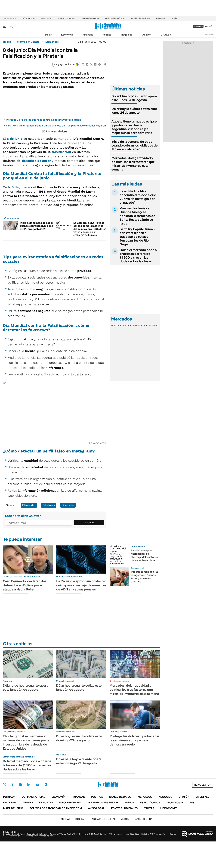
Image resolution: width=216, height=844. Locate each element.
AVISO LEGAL (96, 808)
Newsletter (209, 34)
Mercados (145, 797)
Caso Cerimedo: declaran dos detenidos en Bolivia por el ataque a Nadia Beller (24, 585)
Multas (149, 808)
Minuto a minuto (121, 681)
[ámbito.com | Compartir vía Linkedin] (95, 64)
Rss (191, 802)
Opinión (146, 34)
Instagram (20, 784)
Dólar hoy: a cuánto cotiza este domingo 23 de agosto (79, 738)
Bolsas (127, 325)
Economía (67, 34)
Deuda (174, 18)
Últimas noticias (33, 797)
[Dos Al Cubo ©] (197, 834)
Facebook (12, 784)
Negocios (126, 34)
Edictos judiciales (124, 808)
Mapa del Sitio (13, 808)
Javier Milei (46, 18)
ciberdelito (68, 505)
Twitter (4, 784)
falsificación (61, 152)
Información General (28, 42)
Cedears (153, 325)
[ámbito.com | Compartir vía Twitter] (91, 64)
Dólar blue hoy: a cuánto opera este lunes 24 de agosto (134, 98)
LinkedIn (28, 784)
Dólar (48, 34)
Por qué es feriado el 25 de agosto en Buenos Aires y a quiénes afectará (145, 576)
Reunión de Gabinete (140, 18)
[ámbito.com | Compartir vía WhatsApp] (83, 64)
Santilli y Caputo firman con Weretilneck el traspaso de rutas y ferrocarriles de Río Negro (137, 236)
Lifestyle (202, 797)
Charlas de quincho (90, 18)
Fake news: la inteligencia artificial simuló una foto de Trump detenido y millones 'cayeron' (56, 125)
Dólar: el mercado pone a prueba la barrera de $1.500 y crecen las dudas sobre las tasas (138, 255)
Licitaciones (168, 808)
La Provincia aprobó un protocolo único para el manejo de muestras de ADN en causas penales (81, 585)
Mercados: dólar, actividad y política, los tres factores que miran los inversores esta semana (133, 163)
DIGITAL (73, 818)
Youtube (37, 785)
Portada (9, 797)
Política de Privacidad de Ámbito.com (55, 808)
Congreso (160, 18)
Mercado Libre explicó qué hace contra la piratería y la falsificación (43, 119)
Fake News (49, 505)
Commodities (140, 325)
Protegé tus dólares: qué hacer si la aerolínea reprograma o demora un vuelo (134, 740)
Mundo (28, 802)
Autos (129, 802)
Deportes (46, 802)
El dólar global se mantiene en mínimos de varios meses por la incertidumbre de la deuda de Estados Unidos (26, 742)
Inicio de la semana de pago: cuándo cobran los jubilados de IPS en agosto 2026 (36, 225)
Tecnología (174, 802)
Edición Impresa (70, 802)
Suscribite (89, 523)
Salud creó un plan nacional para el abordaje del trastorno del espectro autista (144, 555)
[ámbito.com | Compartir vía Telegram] (99, 64)
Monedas (116, 325)
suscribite (198, 26)
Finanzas (88, 34)
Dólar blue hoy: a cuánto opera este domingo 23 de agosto (79, 761)
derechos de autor (36, 161)
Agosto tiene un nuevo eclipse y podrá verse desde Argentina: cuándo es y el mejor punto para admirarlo (134, 127)
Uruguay (166, 34)
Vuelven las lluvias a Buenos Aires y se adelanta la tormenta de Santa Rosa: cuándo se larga (137, 215)
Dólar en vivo (28, 18)
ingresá (208, 26)
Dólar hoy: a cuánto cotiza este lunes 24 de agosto (134, 111)
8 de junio (14, 139)
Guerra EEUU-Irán (66, 18)
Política (106, 34)
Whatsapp (46, 784)
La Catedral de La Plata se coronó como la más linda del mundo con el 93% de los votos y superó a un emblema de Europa (89, 229)
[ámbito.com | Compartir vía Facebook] (87, 64)
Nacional (10, 802)
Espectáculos (150, 802)
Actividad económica (114, 18)
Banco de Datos (120, 797)
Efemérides (52, 42)
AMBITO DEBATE (137, 818)
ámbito (7, 42)
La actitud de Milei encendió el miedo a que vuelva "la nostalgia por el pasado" (138, 197)
